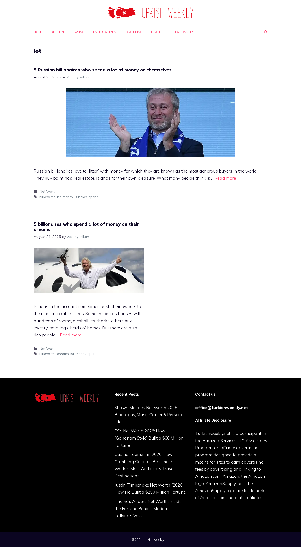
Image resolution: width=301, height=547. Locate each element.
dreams (63, 354)
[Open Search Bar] (266, 32)
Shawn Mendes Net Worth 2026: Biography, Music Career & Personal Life (150, 415)
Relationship (182, 32)
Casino (78, 32)
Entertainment (105, 32)
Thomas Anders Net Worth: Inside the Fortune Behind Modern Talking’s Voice (148, 508)
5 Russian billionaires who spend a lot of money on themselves (103, 70)
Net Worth (48, 191)
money (68, 197)
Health (157, 32)
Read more (225, 178)
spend (93, 197)
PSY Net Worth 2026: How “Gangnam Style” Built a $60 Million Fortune (149, 438)
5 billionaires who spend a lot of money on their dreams (86, 226)
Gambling (134, 32)
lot (59, 197)
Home (38, 32)
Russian (80, 197)
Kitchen (57, 32)
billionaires (47, 197)
